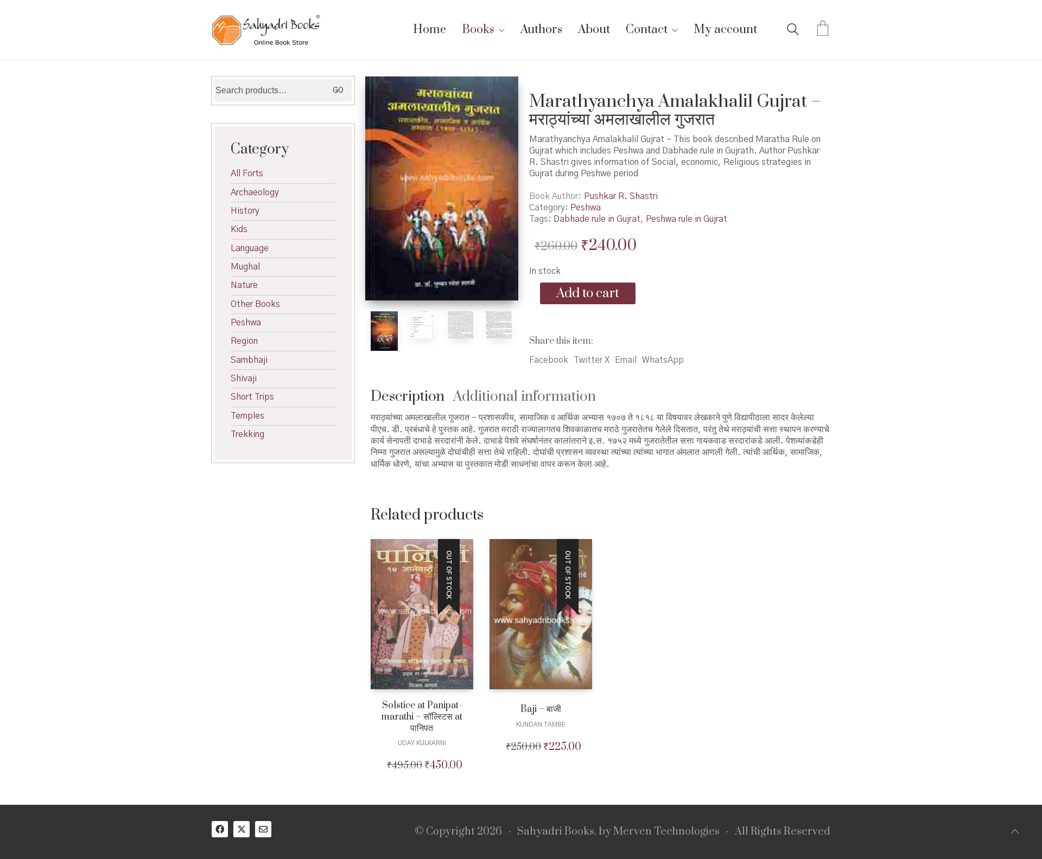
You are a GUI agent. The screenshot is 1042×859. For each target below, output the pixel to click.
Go (338, 90)
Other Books (255, 304)
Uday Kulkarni (422, 743)
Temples (247, 416)
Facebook (548, 360)
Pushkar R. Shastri (621, 196)
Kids (239, 229)
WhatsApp (663, 360)
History (245, 211)
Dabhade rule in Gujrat (597, 219)
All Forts (247, 173)
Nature (244, 285)
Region (244, 341)
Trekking (247, 434)
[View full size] (384, 94)
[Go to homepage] (266, 30)
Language (250, 248)
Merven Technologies (666, 831)
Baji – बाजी (540, 709)
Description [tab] (407, 397)
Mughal (245, 266)
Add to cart (587, 293)
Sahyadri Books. (556, 831)
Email (626, 360)
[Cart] (822, 30)
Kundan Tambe (541, 724)
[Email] (263, 829)
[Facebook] (220, 829)
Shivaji (244, 378)
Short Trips (252, 397)
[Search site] (793, 31)
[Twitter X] (241, 829)
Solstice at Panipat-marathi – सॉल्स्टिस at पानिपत (421, 717)
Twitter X (591, 360)
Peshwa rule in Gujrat (686, 219)
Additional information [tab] (524, 397)
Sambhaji (249, 360)
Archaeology (255, 192)
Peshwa (585, 207)
